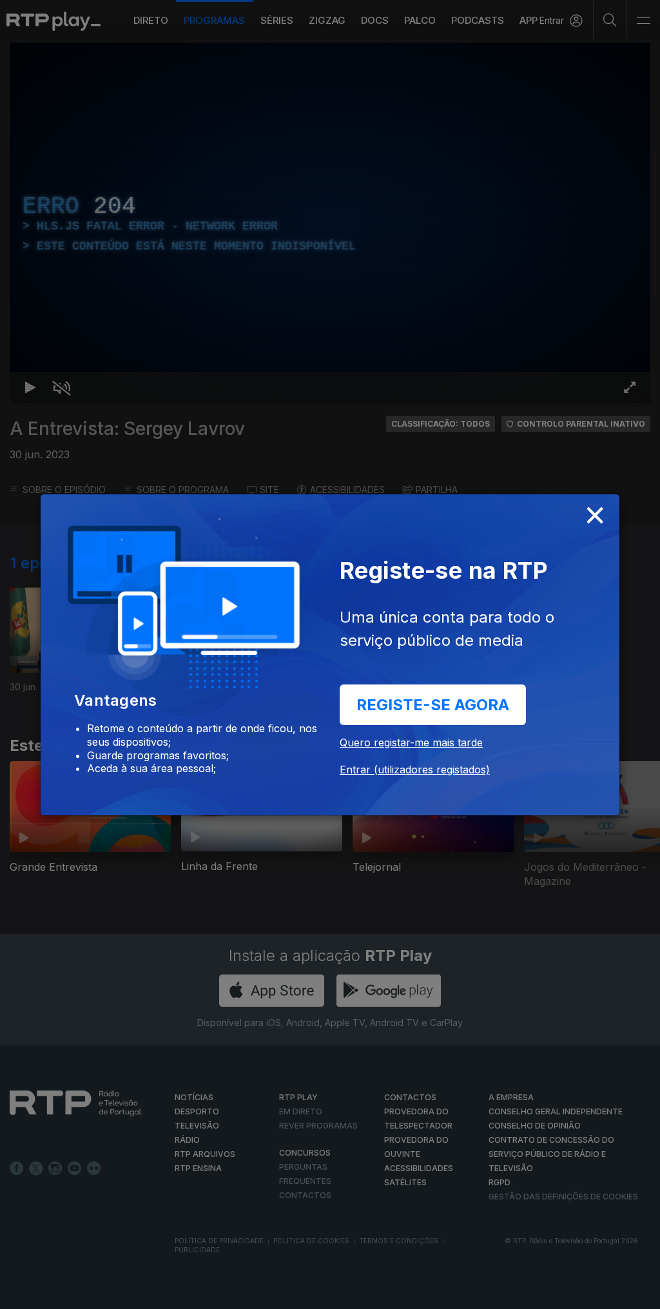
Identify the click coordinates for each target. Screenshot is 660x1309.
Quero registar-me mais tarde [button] (411, 742)
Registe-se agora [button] (432, 704)
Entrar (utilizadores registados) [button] (415, 769)
